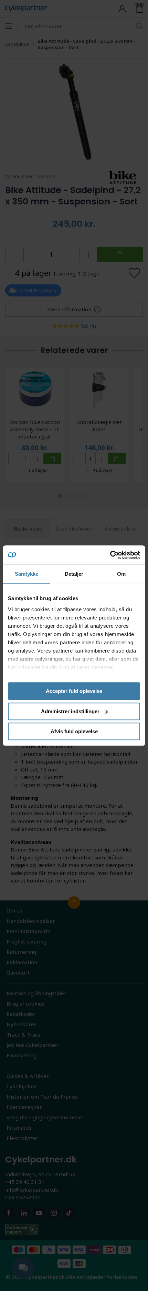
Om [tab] (121, 574)
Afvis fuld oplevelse (74, 731)
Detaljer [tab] (74, 574)
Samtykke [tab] (27, 574)
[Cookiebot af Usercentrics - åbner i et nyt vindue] (110, 555)
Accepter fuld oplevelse (74, 691)
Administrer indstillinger (70, 711)
